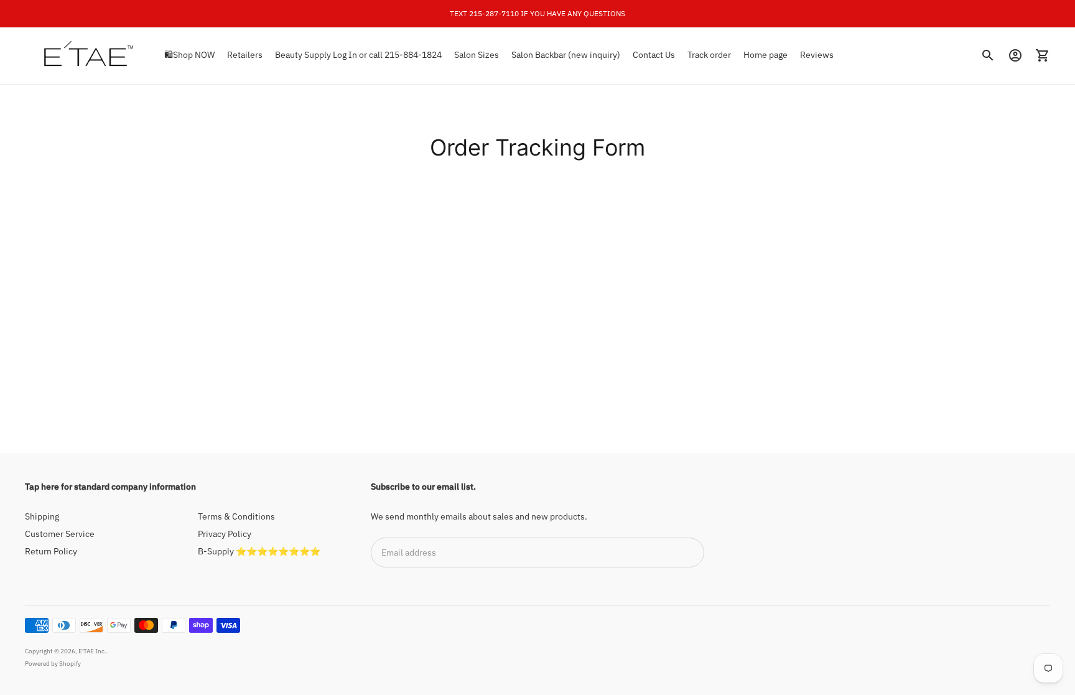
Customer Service (60, 533)
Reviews (817, 54)
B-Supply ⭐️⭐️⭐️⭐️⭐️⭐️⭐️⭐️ (259, 551)
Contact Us (654, 54)
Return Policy (51, 551)
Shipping (42, 516)
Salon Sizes (476, 54)
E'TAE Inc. (92, 651)
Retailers (245, 54)
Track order (709, 54)
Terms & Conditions (236, 516)
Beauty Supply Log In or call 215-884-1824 (358, 54)
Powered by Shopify (53, 664)
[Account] (1015, 55)
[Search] (988, 55)
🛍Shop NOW (189, 54)
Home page (765, 54)
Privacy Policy (224, 533)
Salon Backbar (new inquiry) (565, 54)
